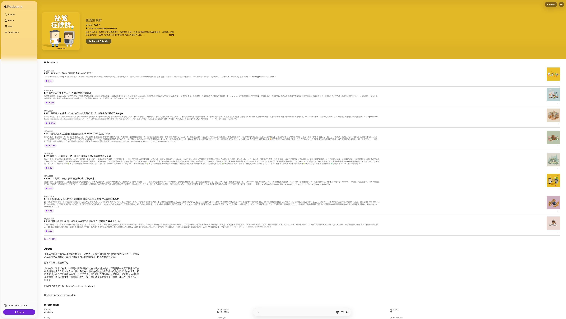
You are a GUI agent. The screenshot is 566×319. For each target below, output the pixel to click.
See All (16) (50, 239)
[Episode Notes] (337, 312)
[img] (13, 6)
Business (98, 28)
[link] (51, 62)
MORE (171, 35)
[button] (19, 14)
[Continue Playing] (342, 312)
